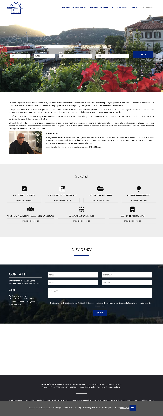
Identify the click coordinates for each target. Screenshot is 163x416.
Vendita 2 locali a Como (41, 400)
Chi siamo (122, 7)
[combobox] (18, 56)
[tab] (24, 200)
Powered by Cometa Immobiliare (109, 387)
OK (132, 407)
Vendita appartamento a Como (20, 400)
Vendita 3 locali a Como (60, 400)
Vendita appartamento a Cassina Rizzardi (104, 400)
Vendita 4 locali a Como (79, 400)
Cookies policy (90, 387)
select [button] (28, 56)
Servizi (135, 7)
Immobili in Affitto (101, 7)
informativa (131, 303)
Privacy (81, 387)
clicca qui (124, 407)
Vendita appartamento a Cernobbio (134, 400)
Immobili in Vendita (73, 7)
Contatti (148, 7)
